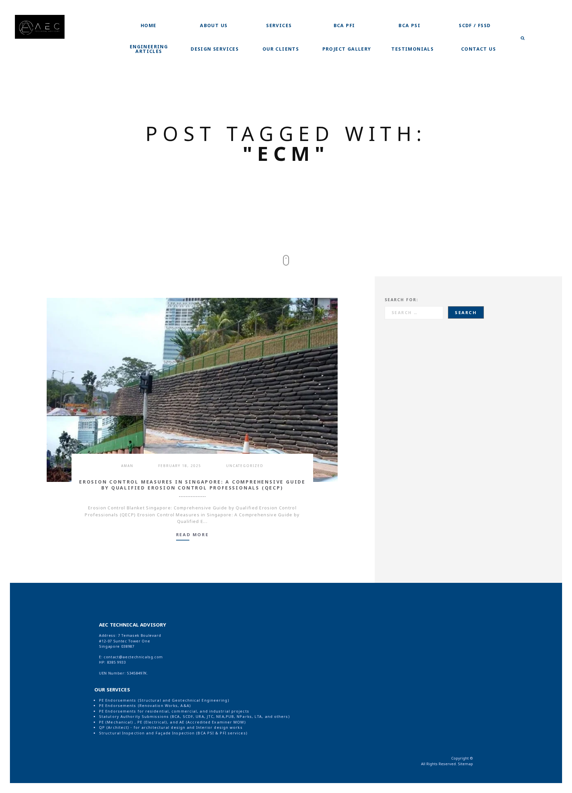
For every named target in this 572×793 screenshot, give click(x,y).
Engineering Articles (149, 48)
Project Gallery (346, 49)
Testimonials (412, 49)
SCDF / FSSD (475, 25)
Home (149, 25)
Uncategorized (244, 465)
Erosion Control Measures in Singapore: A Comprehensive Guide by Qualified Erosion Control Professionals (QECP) (192, 485)
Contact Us (478, 49)
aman (127, 465)
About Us (213, 25)
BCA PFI (344, 25)
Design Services (215, 49)
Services (279, 25)
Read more (192, 535)
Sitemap (465, 763)
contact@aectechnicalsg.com (133, 656)
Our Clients (280, 49)
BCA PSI (409, 25)
